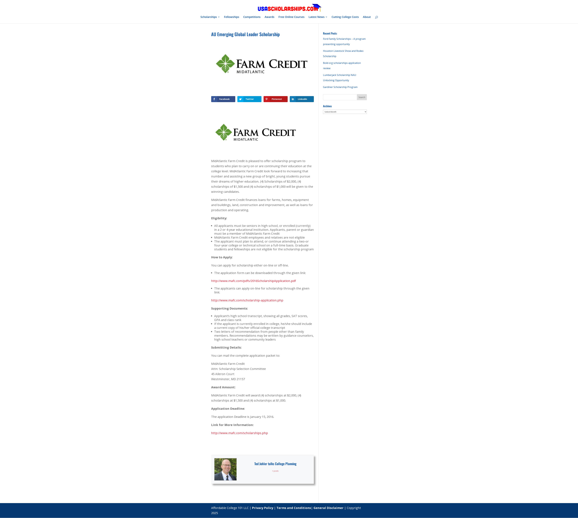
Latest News (317, 17)
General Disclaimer (328, 508)
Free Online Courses (291, 17)
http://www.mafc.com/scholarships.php (239, 433)
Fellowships (231, 17)
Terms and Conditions (294, 508)
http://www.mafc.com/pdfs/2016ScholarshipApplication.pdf (253, 281)
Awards (269, 17)
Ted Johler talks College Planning (275, 463)
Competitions (252, 17)
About (367, 17)
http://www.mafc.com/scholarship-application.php (247, 300)
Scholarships (208, 17)
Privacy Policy (262, 508)
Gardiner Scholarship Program (340, 87)
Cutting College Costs (345, 17)
